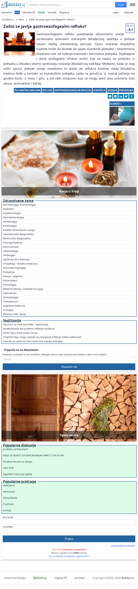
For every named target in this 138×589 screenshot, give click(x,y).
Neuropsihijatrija (12, 242)
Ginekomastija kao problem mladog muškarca (29, 328)
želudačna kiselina (27, 90)
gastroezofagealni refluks (73, 90)
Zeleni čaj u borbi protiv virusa (20, 332)
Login (116, 12)
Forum (41, 12)
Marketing (40, 578)
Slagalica (64, 12)
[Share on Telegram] (115, 96)
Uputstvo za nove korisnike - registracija (25, 324)
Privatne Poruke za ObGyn (17, 461)
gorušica (99, 90)
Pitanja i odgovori (13, 276)
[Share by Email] (110, 96)
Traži (121, 5)
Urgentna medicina (14, 305)
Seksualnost (9, 293)
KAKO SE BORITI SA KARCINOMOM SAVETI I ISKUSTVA (33, 455)
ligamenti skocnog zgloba (17, 474)
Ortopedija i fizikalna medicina (20, 263)
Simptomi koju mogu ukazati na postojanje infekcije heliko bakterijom (42, 337)
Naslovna (6, 12)
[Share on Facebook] (131, 96)
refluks (47, 90)
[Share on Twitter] (126, 96)
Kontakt (52, 12)
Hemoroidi (9, 491)
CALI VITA (8, 467)
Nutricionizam (11, 246)
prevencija (126, 90)
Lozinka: (8, 527)
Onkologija (9, 255)
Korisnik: (8, 517)
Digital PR (61, 578)
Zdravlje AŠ (29, 12)
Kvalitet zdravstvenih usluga (19, 230)
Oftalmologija (10, 251)
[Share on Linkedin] (120, 96)
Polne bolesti (10, 280)
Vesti (17, 12)
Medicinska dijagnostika (16, 238)
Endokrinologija (12, 213)
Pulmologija (9, 284)
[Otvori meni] (133, 4)
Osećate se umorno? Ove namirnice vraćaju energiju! (33, 341)
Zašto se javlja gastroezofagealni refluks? (52, 19)
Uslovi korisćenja (15, 578)
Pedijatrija (8, 272)
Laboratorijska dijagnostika (18, 234)
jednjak (112, 90)
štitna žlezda (10, 497)
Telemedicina (10, 301)
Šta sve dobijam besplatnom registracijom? (69, 556)
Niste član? (69, 549)
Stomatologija (11, 297)
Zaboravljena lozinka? (123, 545)
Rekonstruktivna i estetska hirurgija (23, 288)
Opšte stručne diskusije (16, 259)
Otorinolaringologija (14, 267)
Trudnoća (8, 504)
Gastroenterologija (13, 217)
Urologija (8, 310)
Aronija (7, 510)
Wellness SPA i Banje (14, 314)
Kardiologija (10, 225)
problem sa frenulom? (15, 449)
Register (129, 12)
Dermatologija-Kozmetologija (19, 204)
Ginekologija (10, 221)
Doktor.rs (9, 19)
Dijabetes (8, 208)
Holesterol (8, 485)
